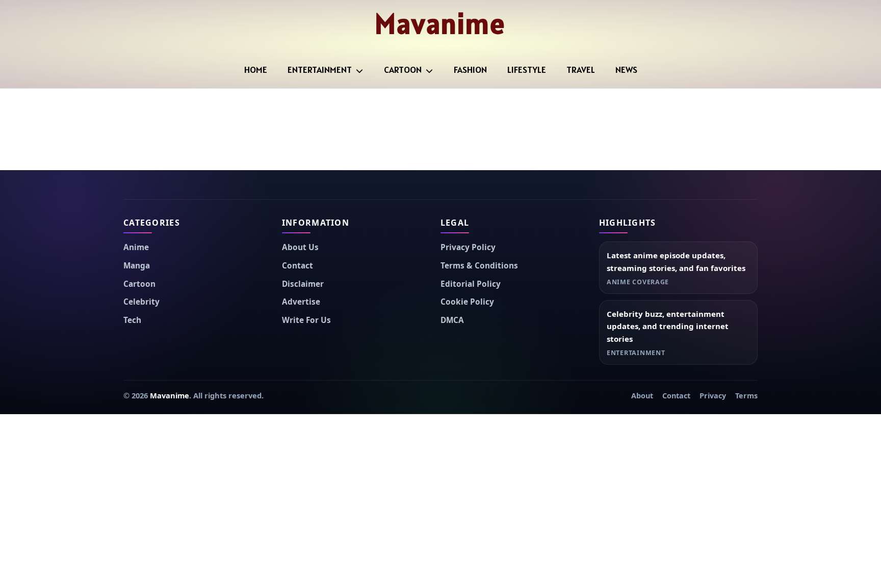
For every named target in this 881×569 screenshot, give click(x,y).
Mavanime (440, 23)
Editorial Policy (470, 284)
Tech (132, 320)
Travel (580, 69)
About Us (300, 247)
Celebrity (141, 301)
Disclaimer (303, 284)
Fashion (470, 69)
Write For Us (306, 320)
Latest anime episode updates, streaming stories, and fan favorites (676, 261)
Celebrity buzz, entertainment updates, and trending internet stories (668, 326)
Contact (297, 265)
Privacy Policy (468, 247)
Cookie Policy (467, 301)
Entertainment (320, 69)
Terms (746, 395)
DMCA (452, 320)
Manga (136, 265)
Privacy (712, 395)
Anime (136, 247)
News (626, 69)
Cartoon (403, 69)
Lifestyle (526, 69)
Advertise (301, 301)
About (642, 395)
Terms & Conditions (479, 265)
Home (255, 69)
